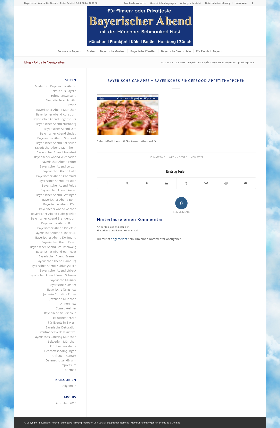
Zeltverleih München (62, 341)
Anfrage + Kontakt (190, 3)
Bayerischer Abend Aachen (57, 209)
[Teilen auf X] (127, 183)
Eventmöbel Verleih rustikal (57, 332)
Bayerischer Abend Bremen (57, 256)
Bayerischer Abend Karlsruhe (56, 143)
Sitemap (70, 370)
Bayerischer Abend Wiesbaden (55, 157)
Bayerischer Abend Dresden (57, 181)
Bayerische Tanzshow (61, 289)
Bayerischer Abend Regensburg (54, 119)
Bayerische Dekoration (61, 327)
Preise (72, 105)
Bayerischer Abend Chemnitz (56, 176)
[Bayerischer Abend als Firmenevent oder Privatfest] (140, 26)
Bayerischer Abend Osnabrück (55, 233)
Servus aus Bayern (63, 91)
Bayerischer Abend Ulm (60, 129)
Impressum (241, 3)
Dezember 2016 (65, 403)
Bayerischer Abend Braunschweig (53, 247)
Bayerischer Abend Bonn (59, 200)
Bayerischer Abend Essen (58, 242)
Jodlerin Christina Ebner (59, 294)
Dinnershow (68, 304)
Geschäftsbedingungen (163, 3)
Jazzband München (63, 299)
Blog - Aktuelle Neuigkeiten (44, 62)
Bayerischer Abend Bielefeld (56, 228)
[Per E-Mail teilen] (246, 183)
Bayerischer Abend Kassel (58, 190)
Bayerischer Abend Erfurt (58, 162)
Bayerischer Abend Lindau (58, 133)
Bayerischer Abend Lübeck (58, 270)
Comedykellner (66, 308)
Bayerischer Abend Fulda (59, 185)
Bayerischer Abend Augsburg (56, 114)
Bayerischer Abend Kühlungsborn (53, 266)
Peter (200, 157)
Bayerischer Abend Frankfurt (56, 152)
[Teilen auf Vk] (206, 183)
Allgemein (69, 386)
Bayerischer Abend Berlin (58, 223)
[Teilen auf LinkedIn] (166, 183)
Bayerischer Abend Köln (59, 204)
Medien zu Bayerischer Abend (55, 86)
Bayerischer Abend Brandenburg (53, 218)
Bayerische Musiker (62, 280)
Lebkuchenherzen (64, 318)
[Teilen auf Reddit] (226, 183)
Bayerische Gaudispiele (60, 313)
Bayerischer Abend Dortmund (55, 237)
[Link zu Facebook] (253, 3)
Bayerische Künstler (62, 285)
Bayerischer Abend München (56, 110)
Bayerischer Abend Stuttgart (56, 138)
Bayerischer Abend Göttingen (56, 195)
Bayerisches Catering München (54, 337)
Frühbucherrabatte (135, 3)
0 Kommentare (178, 157)
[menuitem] (135, 3)
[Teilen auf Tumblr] (186, 183)
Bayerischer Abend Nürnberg (56, 124)
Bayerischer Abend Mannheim (55, 147)
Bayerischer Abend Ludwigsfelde (53, 214)
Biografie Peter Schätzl (61, 100)
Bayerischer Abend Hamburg (56, 261)
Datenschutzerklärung (217, 3)
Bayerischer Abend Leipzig (58, 166)
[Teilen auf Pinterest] (147, 183)
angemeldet (119, 239)
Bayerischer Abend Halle (59, 171)
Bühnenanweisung (63, 95)
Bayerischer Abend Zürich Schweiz (52, 275)
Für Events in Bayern (62, 322)
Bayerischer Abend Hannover (56, 252)
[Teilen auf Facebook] (107, 183)
